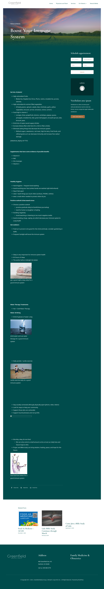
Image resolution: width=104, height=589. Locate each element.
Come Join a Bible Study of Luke (75, 524)
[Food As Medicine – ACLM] (28, 518)
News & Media (15, 24)
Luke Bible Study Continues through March (49, 530)
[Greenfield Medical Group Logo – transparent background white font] (16, 554)
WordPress (80, 579)
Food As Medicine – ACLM (26, 529)
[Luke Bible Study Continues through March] (52, 518)
